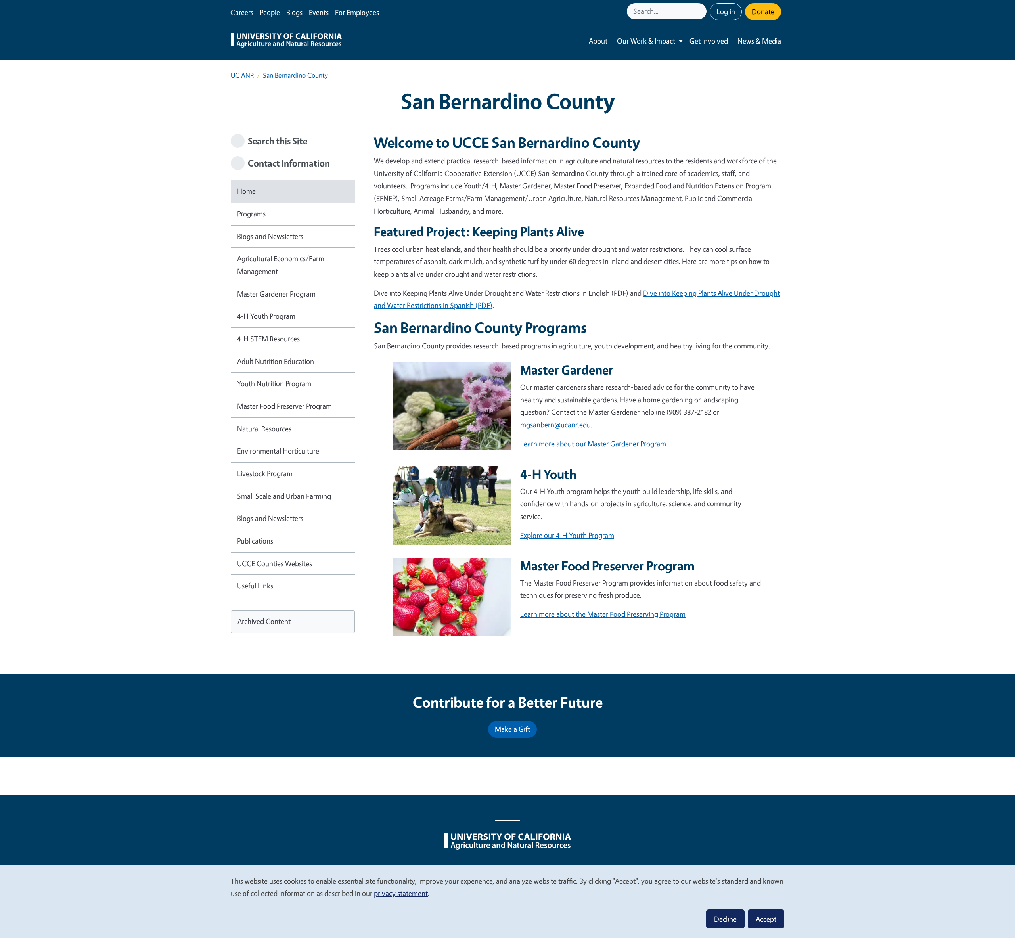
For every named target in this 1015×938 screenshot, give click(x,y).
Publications (255, 541)
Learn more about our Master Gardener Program (593, 443)
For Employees (357, 12)
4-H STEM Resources (268, 338)
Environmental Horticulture (278, 451)
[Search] (701, 11)
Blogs (294, 12)
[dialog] (507, 901)
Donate (763, 11)
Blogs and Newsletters (270, 236)
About (598, 41)
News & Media (759, 41)
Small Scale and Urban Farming (284, 496)
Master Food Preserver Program (284, 406)
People (270, 12)
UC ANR (242, 75)
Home (246, 191)
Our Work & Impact (646, 41)
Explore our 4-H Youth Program (567, 535)
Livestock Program (265, 473)
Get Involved (708, 41)
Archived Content (264, 621)
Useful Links (255, 585)
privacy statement (401, 893)
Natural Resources (264, 428)
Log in (725, 11)
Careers (241, 12)
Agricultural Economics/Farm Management (280, 265)
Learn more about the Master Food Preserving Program (603, 614)
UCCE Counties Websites (274, 563)
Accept (766, 919)
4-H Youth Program (266, 316)
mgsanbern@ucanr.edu (555, 424)
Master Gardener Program (276, 294)
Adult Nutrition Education (275, 361)
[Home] (286, 41)
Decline (725, 919)
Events (319, 12)
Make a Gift (512, 729)
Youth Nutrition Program (274, 383)
